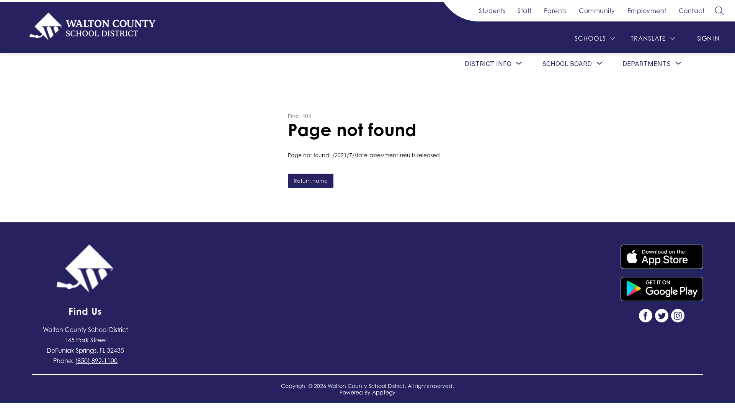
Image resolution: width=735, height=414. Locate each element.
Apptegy (383, 392)
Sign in (708, 38)
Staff (525, 11)
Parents (555, 11)
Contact (692, 11)
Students (492, 11)
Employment (646, 11)
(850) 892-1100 (96, 361)
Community (597, 11)
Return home (311, 180)
